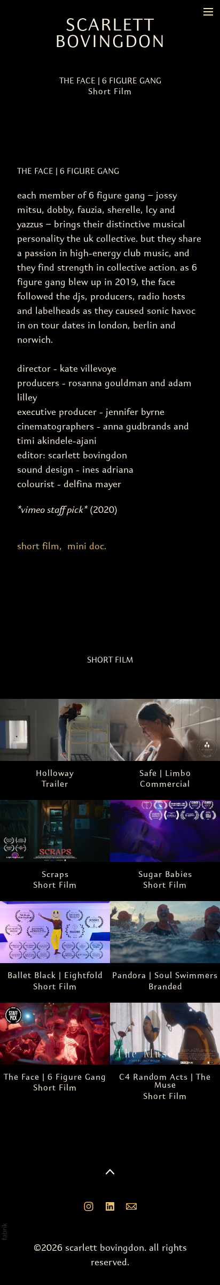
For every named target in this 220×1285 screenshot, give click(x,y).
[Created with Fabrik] (4, 1231)
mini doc (85, 546)
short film (38, 546)
